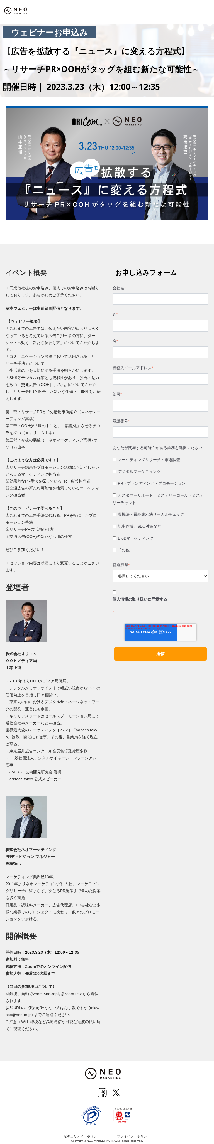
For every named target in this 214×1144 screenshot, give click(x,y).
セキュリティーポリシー (82, 1136)
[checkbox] (160, 505)
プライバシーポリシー (133, 1136)
